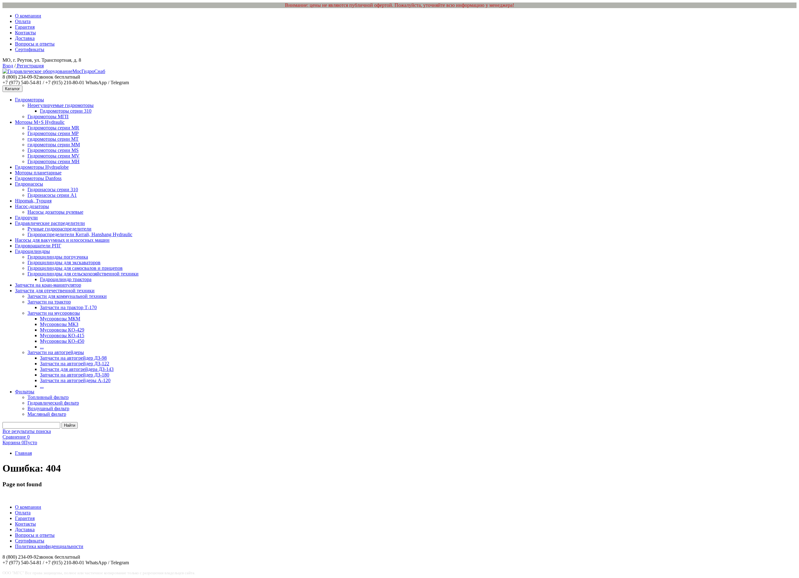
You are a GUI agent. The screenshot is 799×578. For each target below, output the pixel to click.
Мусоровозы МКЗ (59, 324)
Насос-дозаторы (32, 206)
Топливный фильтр (48, 397)
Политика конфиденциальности (49, 546)
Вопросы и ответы (35, 43)
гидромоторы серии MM (53, 144)
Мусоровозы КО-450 (62, 341)
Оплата (23, 21)
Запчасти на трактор (49, 301)
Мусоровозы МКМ (60, 318)
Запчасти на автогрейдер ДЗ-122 (74, 363)
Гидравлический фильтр (53, 403)
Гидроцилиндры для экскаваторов (63, 262)
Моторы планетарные (38, 172)
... (42, 346)
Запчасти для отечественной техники (55, 290)
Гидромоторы (29, 99)
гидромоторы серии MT (53, 139)
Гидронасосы (29, 184)
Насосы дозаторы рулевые (55, 212)
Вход (7, 65)
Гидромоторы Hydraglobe (42, 167)
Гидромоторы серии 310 (65, 111)
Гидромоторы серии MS (53, 150)
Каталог (12, 88)
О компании (28, 15)
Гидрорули (26, 217)
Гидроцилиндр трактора (65, 279)
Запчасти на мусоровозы (53, 313)
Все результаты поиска (26, 431)
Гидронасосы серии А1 (52, 195)
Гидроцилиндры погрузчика (57, 257)
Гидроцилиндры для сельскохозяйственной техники (83, 273)
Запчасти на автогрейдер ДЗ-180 (74, 374)
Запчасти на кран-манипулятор (48, 285)
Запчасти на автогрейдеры (55, 352)
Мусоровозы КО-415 (62, 335)
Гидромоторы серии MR (53, 127)
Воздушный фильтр (48, 408)
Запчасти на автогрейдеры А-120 (75, 380)
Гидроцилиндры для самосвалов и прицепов (75, 268)
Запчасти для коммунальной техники (67, 296)
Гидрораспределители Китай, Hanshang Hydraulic (79, 234)
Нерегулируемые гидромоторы (60, 105)
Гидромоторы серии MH (53, 161)
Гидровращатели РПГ (38, 245)
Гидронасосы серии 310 (52, 189)
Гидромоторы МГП (48, 116)
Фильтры (24, 391)
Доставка (25, 38)
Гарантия (25, 27)
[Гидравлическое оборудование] (37, 71)
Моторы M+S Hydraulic (40, 122)
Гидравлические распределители (50, 223)
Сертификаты (29, 49)
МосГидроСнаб (88, 71)
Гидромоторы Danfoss (38, 178)
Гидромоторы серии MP (53, 133)
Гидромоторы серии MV (53, 155)
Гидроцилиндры (32, 251)
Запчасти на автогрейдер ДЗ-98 (73, 358)
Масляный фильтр (46, 414)
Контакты (25, 32)
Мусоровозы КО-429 (62, 330)
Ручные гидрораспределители (59, 228)
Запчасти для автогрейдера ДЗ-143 (77, 369)
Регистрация (30, 65)
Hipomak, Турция (33, 200)
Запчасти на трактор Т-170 (68, 307)
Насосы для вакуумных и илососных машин (62, 240)
